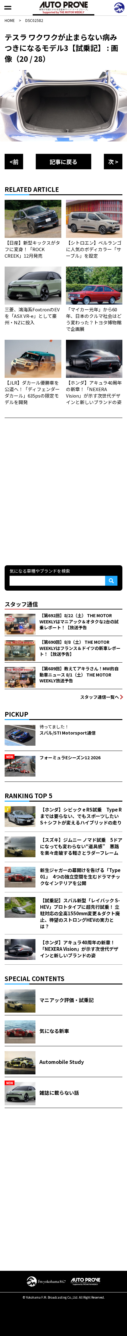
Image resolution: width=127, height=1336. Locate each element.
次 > (113, 162)
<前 (14, 162)
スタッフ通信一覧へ (99, 697)
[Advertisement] (63, 490)
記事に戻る (63, 162)
